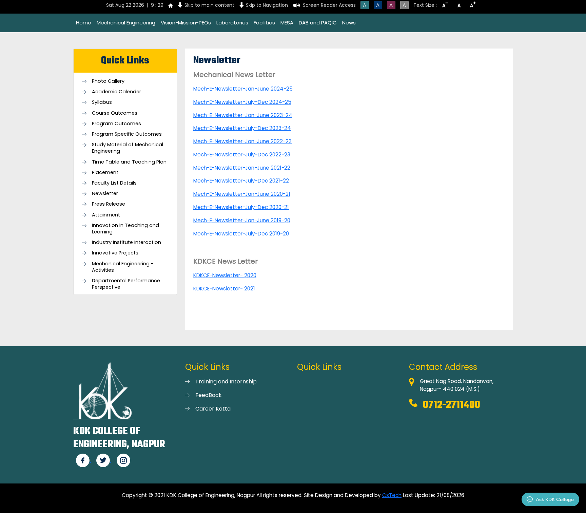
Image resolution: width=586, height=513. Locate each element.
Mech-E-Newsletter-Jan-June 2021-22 (241, 167)
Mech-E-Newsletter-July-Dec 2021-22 (241, 180)
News (349, 22)
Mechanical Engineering (126, 22)
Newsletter (105, 193)
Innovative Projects (115, 253)
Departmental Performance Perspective (126, 284)
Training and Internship (226, 381)
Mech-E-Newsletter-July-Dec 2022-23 (241, 154)
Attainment (106, 215)
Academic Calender (116, 92)
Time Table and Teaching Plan (129, 162)
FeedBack (208, 395)
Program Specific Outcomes (127, 134)
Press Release (108, 204)
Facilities (264, 22)
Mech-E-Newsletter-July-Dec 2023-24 (242, 128)
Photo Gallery (108, 81)
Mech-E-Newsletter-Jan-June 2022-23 (242, 141)
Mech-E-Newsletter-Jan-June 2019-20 (241, 220)
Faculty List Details (114, 183)
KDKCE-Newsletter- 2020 (224, 275)
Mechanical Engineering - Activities (123, 267)
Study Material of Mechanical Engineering (127, 147)
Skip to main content (209, 5)
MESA (286, 22)
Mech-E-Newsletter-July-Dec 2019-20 (241, 233)
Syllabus (102, 102)
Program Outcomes (116, 123)
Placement (105, 172)
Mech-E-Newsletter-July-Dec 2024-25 (242, 102)
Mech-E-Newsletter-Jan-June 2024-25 (243, 88)
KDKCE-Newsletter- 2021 (224, 288)
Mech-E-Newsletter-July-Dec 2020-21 (241, 207)
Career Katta (213, 409)
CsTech (392, 495)
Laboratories (232, 22)
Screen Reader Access (329, 5)
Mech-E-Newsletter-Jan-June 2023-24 (242, 115)
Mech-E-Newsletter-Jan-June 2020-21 (241, 193)
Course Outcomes (114, 113)
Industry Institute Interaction (126, 242)
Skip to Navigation (267, 5)
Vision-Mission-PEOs (186, 22)
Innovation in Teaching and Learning (125, 228)
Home (83, 22)
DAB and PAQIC (318, 22)
